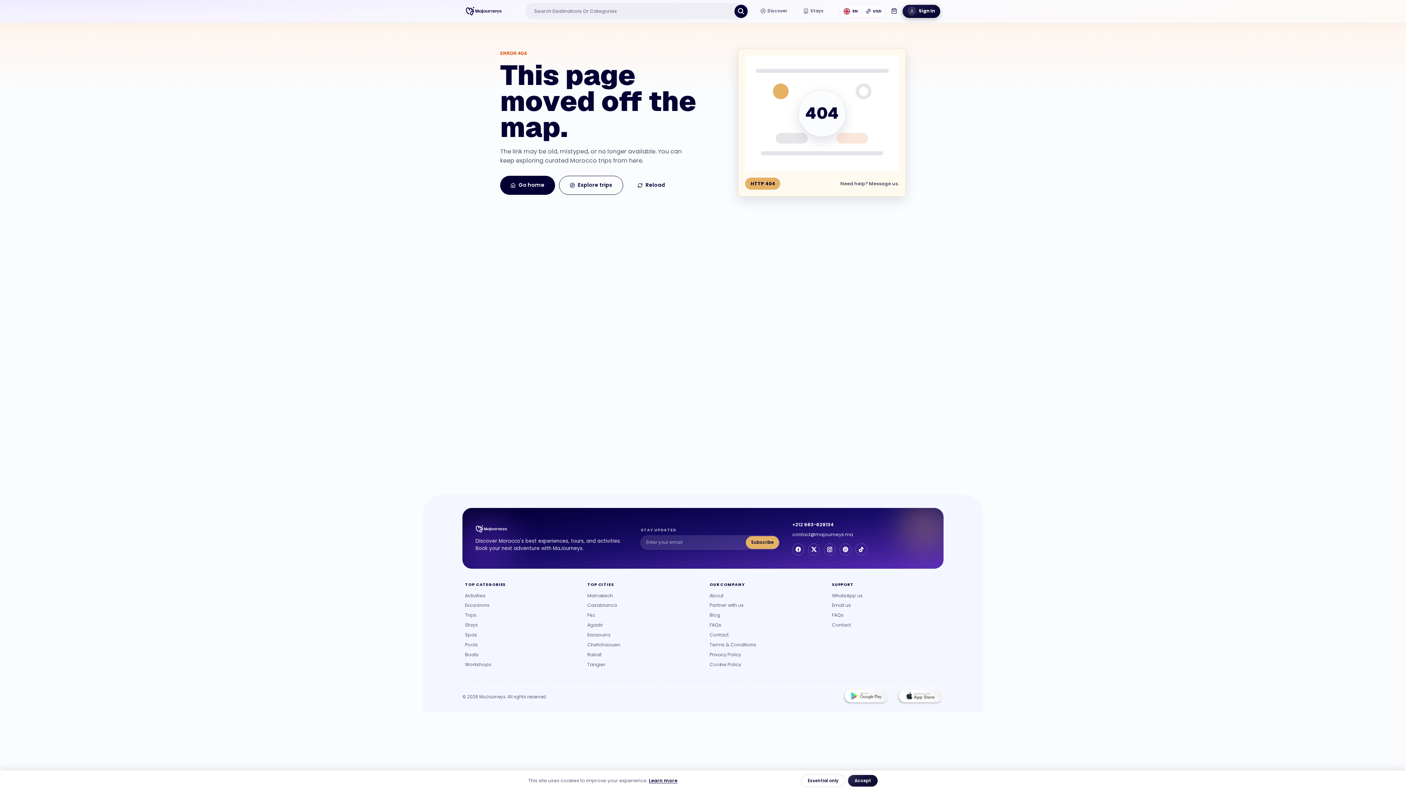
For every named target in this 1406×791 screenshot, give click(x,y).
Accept (863, 781)
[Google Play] (866, 697)
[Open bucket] (894, 11)
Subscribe (762, 542)
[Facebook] (798, 549)
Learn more (663, 780)
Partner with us (727, 605)
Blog (715, 615)
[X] (814, 549)
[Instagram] (830, 549)
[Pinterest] (845, 549)
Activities (475, 596)
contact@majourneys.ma (822, 534)
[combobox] (630, 11)
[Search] (741, 11)
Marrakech (600, 596)
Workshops (478, 664)
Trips (470, 615)
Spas (471, 635)
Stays (471, 625)
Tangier (596, 664)
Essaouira (598, 635)
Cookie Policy (725, 664)
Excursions (477, 605)
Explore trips (595, 185)
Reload (655, 185)
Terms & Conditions (733, 645)
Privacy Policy (725, 654)
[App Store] (920, 697)
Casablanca (602, 605)
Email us (841, 605)
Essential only (823, 781)
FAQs (715, 625)
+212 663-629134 (813, 524)
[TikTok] (861, 549)
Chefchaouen (603, 645)
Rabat (594, 654)
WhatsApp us (847, 596)
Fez (591, 615)
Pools (471, 645)
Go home (531, 185)
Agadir (595, 625)
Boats (472, 654)
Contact (719, 635)
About (717, 596)
